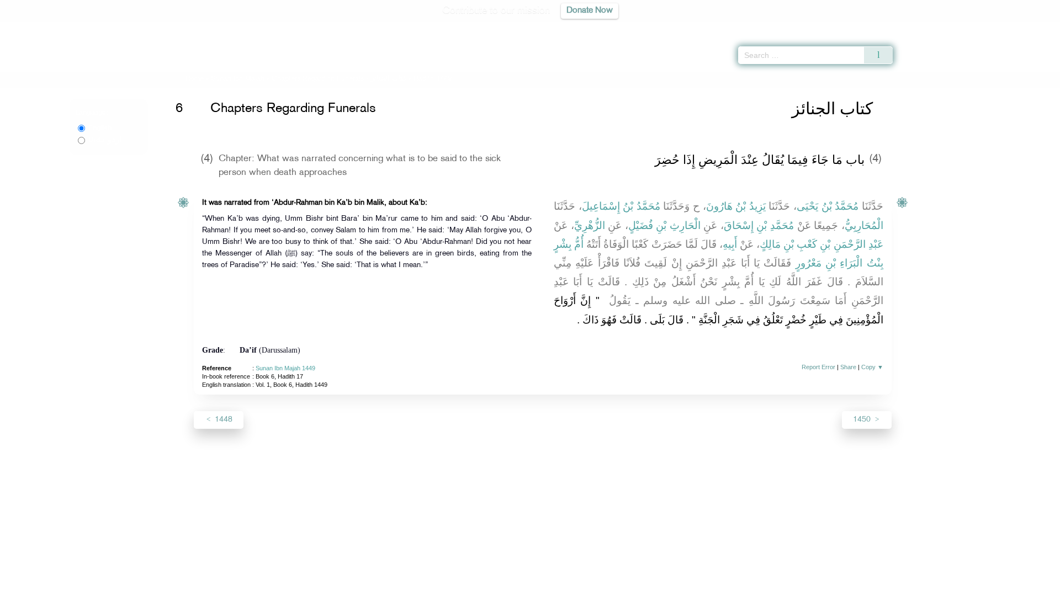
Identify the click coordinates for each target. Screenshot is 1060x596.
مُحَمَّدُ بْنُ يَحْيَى (827, 206)
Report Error (818, 367)
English (100, 128)
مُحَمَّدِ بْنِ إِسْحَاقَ (759, 225)
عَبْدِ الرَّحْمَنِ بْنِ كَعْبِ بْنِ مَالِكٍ (821, 244)
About (418, 586)
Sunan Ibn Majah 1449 (285, 368)
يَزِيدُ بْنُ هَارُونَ (736, 206)
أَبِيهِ (730, 244)
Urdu (105, 140)
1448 (222, 419)
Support (479, 586)
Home (195, 79)
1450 (863, 419)
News (446, 586)
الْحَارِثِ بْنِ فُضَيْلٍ (664, 225)
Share (848, 367)
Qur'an (922, 27)
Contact (564, 586)
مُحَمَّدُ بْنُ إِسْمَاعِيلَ (621, 206)
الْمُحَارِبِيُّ (864, 225)
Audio (1033, 27)
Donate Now (589, 11)
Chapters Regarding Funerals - (340, 79)
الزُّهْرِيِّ (589, 225)
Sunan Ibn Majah (237, 79)
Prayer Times (995, 27)
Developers (522, 586)
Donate (598, 586)
